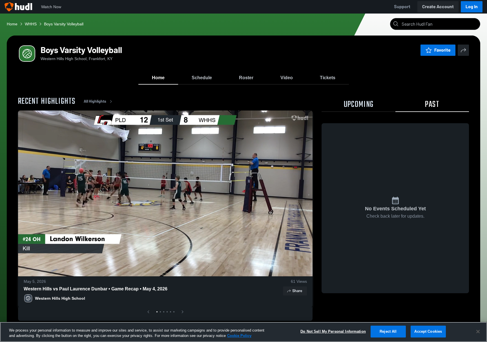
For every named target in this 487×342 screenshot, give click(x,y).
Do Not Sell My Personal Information (333, 331)
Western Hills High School (60, 298)
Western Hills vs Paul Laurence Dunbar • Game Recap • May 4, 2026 (95, 288)
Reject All (388, 331)
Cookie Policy (239, 336)
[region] (243, 332)
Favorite (442, 50)
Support (402, 6)
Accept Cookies (428, 331)
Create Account (438, 6)
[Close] (478, 331)
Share (297, 291)
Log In (472, 6)
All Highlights (95, 101)
